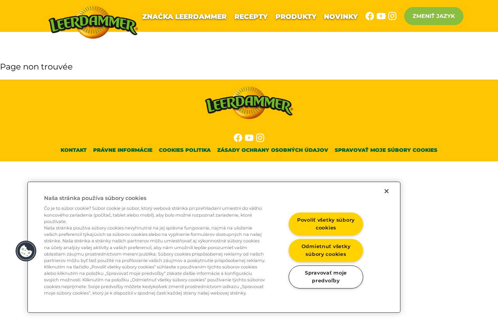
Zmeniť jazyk (434, 16)
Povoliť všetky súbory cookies (326, 224)
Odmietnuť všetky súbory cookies (326, 250)
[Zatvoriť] (386, 191)
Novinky (341, 17)
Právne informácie (122, 150)
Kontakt (74, 150)
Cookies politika (185, 150)
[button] (26, 251)
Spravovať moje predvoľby (326, 277)
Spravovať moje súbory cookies (386, 150)
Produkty (295, 17)
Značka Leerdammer (184, 17)
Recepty (251, 17)
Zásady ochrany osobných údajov (272, 150)
